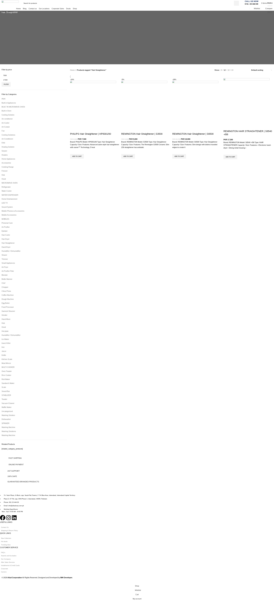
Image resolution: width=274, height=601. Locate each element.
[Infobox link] (251, 3)
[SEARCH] (236, 3)
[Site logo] (10, 3)
